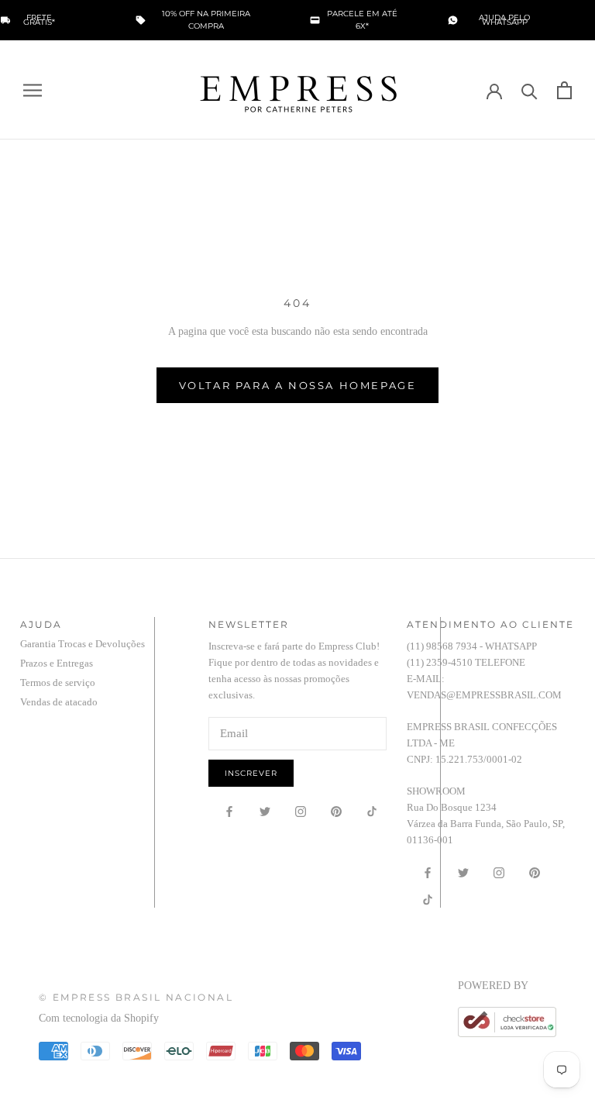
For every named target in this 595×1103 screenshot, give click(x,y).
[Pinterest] (336, 810)
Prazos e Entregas (56, 663)
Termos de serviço (57, 682)
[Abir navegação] (32, 89)
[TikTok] (371, 810)
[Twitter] (265, 810)
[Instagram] (300, 810)
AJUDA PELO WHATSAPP (504, 20)
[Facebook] (229, 810)
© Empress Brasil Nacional (136, 997)
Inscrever (251, 773)
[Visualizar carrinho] (564, 90)
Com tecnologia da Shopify (99, 1018)
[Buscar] (529, 90)
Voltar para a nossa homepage (298, 385)
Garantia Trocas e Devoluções (82, 644)
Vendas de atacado (59, 702)
